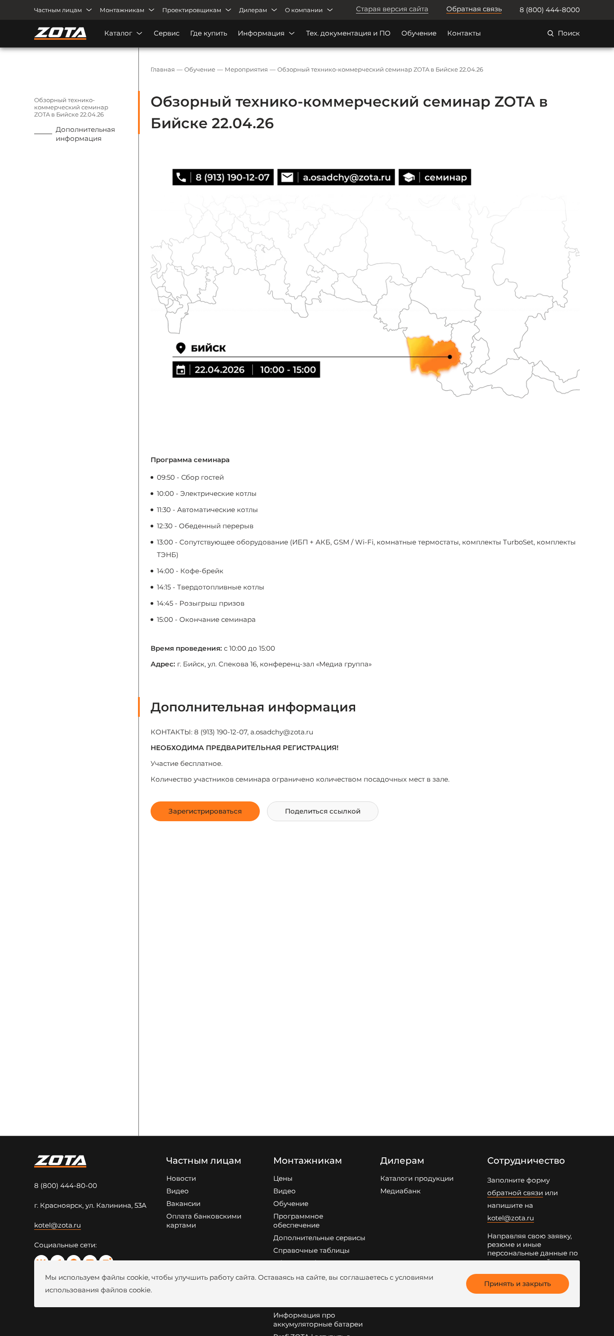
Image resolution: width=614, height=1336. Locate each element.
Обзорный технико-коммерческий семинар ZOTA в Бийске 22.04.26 (71, 107)
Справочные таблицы (311, 1250)
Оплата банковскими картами (203, 1220)
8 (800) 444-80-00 (65, 1185)
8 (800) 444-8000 (550, 9)
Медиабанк (400, 1191)
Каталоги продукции (417, 1178)
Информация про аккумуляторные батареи (318, 1319)
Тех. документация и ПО (348, 33)
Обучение (418, 33)
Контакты (464, 33)
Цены (283, 1178)
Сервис (166, 33)
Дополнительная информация (85, 134)
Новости (181, 1178)
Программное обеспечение (298, 1220)
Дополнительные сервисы (319, 1237)
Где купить (208, 33)
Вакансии (183, 1203)
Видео (177, 1191)
